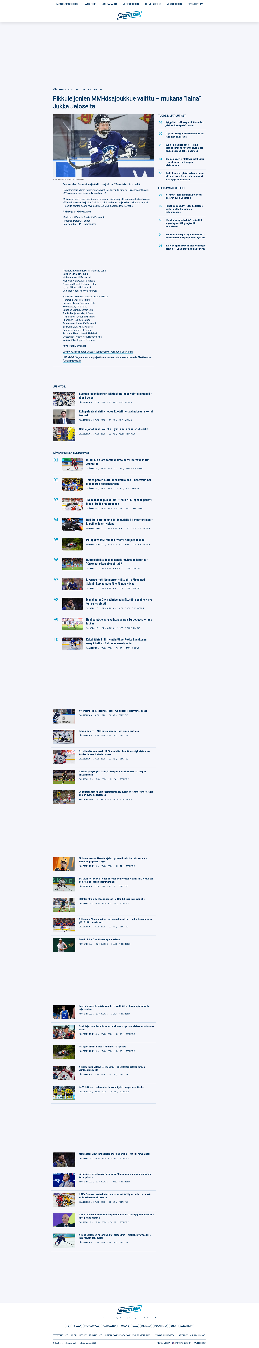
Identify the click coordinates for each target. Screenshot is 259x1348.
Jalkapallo (110, 4)
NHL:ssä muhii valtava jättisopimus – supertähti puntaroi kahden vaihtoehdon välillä (112, 1069)
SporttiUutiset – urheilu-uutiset (69, 1335)
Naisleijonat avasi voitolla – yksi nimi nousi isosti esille (113, 429)
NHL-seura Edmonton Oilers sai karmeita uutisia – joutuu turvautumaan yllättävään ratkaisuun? (115, 921)
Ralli (135, 1326)
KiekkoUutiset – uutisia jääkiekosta (106, 1335)
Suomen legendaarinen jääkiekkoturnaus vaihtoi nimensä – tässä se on (115, 395)
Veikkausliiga (109, 1326)
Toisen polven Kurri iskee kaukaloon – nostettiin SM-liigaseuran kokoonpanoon (119, 482)
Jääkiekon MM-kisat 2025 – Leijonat (144, 1335)
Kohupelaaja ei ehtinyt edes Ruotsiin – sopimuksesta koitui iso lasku (116, 413)
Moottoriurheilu (67, 4)
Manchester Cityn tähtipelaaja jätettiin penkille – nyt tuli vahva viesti (119, 601)
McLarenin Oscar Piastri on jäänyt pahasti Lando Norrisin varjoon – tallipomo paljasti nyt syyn (113, 860)
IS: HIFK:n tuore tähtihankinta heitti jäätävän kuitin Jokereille (117, 462)
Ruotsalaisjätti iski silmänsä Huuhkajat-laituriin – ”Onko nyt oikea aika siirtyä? (117, 561)
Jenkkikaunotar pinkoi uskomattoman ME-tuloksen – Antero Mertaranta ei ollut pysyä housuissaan (116, 793)
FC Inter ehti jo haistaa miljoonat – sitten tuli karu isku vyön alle (112, 899)
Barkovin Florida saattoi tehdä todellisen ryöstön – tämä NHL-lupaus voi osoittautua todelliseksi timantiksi (116, 880)
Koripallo (146, 1326)
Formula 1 (124, 1326)
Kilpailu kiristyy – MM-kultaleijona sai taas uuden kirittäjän (109, 731)
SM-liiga (77, 1326)
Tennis (173, 1326)
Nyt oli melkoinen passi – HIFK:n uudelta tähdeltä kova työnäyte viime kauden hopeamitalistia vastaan (114, 753)
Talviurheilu (153, 4)
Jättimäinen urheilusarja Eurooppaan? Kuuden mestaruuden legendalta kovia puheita (115, 1176)
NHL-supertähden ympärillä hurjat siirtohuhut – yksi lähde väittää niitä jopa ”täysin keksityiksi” (115, 1237)
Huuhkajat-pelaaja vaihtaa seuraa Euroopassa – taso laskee (119, 621)
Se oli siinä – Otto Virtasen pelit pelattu (99, 939)
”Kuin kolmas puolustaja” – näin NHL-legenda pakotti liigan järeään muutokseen (119, 502)
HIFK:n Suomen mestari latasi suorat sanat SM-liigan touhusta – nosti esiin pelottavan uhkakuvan (114, 1196)
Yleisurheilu (131, 4)
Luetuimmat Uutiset (172, 188)
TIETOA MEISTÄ (163, 1343)
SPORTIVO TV (195, 4)
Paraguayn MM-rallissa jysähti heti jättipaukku (115, 540)
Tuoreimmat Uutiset (172, 115)
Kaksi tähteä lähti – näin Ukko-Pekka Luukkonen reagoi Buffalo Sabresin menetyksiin (116, 641)
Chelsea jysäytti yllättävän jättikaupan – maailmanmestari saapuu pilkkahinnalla (112, 773)
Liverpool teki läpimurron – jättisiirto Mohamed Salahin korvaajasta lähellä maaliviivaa (115, 581)
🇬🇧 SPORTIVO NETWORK (182, 1343)
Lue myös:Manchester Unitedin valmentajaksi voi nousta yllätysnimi (98, 351)
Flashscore (199, 1335)
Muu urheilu (174, 4)
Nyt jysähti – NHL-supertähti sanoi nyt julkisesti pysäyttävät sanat (113, 710)
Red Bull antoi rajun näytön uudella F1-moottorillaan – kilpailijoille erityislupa (119, 521)
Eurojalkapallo (91, 1326)
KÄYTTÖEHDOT (200, 1343)
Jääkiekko (90, 4)
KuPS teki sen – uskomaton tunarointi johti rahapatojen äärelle (111, 1087)
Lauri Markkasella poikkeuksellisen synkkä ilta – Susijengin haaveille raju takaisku (114, 1008)
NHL (67, 1326)
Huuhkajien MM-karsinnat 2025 (178, 1335)
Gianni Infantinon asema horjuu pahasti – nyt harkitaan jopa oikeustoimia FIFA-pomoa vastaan (116, 1216)
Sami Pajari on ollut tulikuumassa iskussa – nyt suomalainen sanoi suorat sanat (116, 1028)
